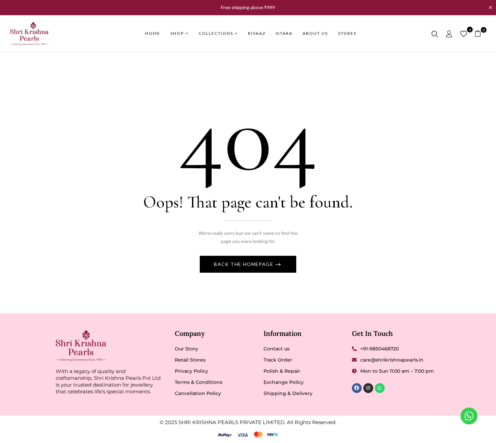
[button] (480, 33)
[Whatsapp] (380, 388)
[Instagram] (368, 388)
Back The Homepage (244, 264)
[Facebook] (357, 388)
